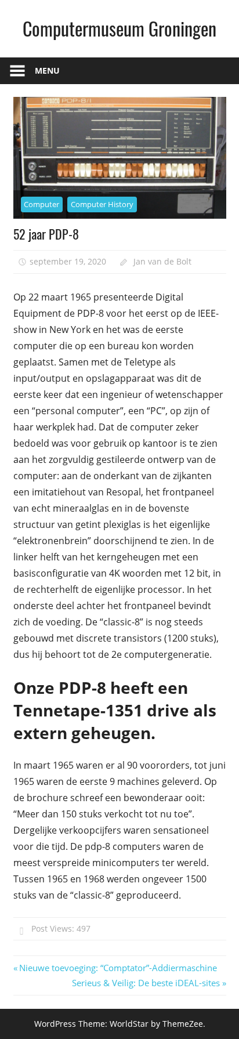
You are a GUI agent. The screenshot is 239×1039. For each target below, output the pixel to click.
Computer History (102, 204)
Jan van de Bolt (162, 261)
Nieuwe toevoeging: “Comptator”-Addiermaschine (118, 967)
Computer (41, 204)
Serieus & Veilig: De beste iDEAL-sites (146, 983)
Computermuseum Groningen (119, 28)
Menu (47, 70)
